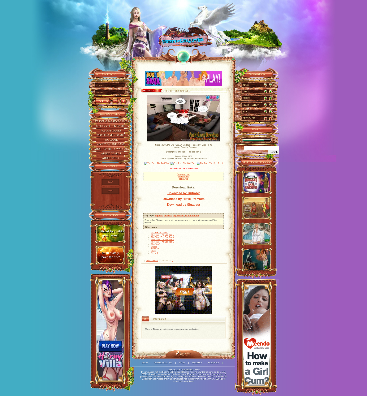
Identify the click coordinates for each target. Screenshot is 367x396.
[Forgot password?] (115, 101)
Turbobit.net (183, 176)
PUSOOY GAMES (111, 130)
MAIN (246, 85)
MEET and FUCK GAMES (111, 126)
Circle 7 (154, 253)
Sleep (153, 251)
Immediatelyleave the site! (110, 255)
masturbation (192, 215)
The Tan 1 (155, 244)
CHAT (246, 91)
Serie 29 (155, 249)
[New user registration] (123, 101)
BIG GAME (111, 139)
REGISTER (197, 362)
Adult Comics (152, 260)
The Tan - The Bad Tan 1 (177, 90)
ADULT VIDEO (111, 158)
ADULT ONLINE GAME (111, 144)
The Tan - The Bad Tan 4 (162, 237)
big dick (159, 215)
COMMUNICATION (163, 362)
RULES (246, 98)
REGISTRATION (251, 105)
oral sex (168, 215)
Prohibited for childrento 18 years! (110, 233)
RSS (245, 111)
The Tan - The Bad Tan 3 (162, 239)
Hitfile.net (183, 179)
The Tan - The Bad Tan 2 (162, 242)
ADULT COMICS (111, 153)
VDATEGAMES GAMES (111, 135)
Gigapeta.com (183, 174)
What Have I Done (159, 232)
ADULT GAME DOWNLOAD (111, 149)
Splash (154, 246)
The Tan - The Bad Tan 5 (162, 235)
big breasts (178, 215)
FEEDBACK (249, 118)
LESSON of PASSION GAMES (111, 121)
